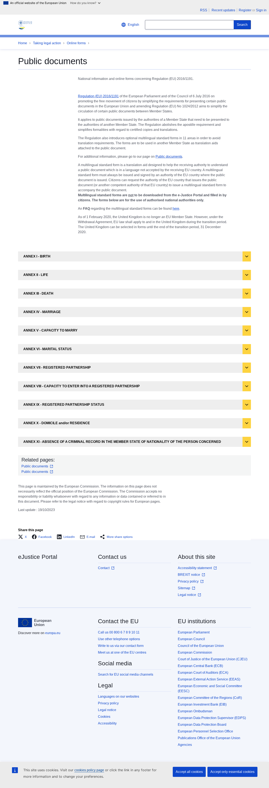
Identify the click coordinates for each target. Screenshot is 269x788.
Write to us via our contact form (121, 646)
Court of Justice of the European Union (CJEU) (212, 659)
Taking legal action (47, 43)
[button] (23, 536)
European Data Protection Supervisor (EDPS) (212, 718)
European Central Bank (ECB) (200, 666)
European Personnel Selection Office (205, 731)
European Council (191, 639)
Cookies (104, 716)
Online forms (76, 43)
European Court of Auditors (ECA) (203, 672)
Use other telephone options (119, 639)
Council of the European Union (201, 646)
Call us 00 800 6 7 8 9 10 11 (119, 632)
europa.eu (52, 633)
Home (22, 43)
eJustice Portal (37, 557)
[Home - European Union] (34, 622)
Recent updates (223, 10)
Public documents (169, 156)
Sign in (261, 10)
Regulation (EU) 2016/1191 (98, 96)
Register (245, 10)
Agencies (185, 744)
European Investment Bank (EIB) (202, 704)
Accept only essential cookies (232, 772)
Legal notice (107, 710)
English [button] (133, 24)
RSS (203, 10)
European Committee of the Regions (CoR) (210, 698)
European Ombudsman (195, 711)
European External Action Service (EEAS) (209, 679)
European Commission (195, 652)
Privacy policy (108, 703)
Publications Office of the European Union (209, 738)
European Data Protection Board (202, 724)
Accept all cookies (189, 772)
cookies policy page (89, 770)
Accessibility (107, 723)
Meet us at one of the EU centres (122, 652)
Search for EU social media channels (125, 674)
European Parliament (194, 632)
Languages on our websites (118, 696)
